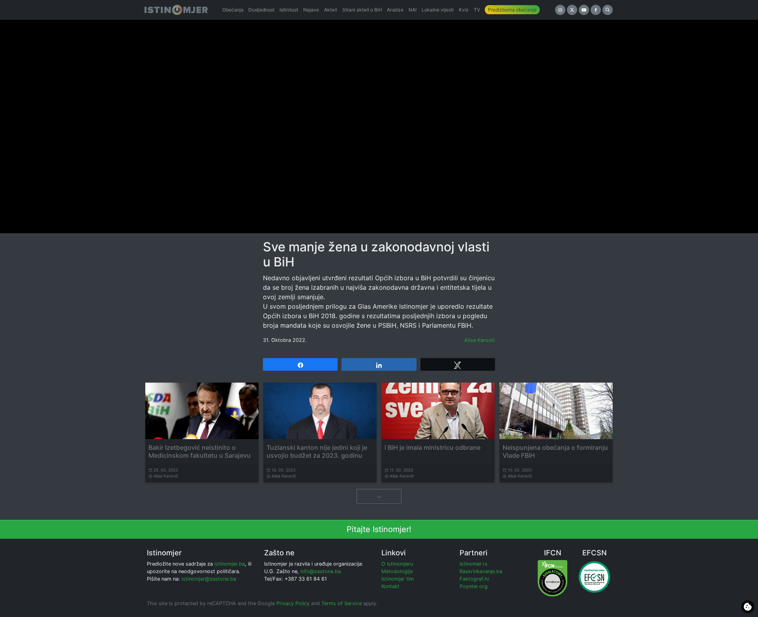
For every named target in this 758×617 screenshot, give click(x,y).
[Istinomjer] (176, 10)
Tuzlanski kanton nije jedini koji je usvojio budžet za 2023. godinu (316, 451)
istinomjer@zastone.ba (209, 579)
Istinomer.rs (474, 564)
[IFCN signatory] (552, 578)
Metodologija (397, 571)
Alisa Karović (479, 340)
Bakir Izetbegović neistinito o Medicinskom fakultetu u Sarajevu (199, 451)
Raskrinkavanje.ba (481, 571)
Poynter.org (474, 586)
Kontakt (390, 586)
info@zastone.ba (320, 571)
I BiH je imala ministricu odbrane (432, 447)
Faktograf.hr (475, 579)
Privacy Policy (293, 603)
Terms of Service (341, 603)
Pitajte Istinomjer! (379, 529)
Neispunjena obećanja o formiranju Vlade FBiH (555, 451)
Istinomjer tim (397, 579)
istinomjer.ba (229, 564)
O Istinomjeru (397, 564)
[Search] (607, 10)
